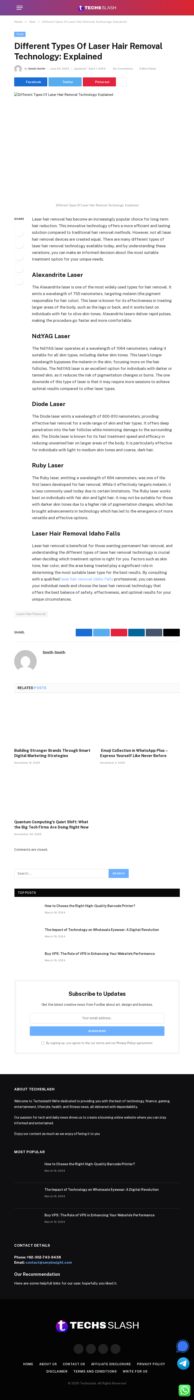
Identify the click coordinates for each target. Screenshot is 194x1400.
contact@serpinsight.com (49, 1262)
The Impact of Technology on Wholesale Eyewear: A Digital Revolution (102, 930)
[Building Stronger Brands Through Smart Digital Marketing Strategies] (54, 722)
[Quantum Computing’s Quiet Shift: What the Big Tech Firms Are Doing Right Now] (54, 793)
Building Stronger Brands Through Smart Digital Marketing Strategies (52, 753)
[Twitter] (19, 243)
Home (28, 1364)
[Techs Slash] (96, 7)
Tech (20, 34)
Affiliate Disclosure (111, 1364)
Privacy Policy (126, 1043)
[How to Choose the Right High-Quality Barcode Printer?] (27, 912)
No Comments (123, 68)
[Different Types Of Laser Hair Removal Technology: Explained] (97, 146)
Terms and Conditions (95, 1371)
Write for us (135, 1371)
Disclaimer (56, 1371)
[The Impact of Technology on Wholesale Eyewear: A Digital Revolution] (27, 936)
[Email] (19, 279)
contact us (74, 1364)
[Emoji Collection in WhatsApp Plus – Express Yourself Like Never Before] (140, 722)
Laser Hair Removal (31, 614)
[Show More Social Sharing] (122, 81)
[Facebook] (19, 231)
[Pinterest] (19, 267)
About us (48, 1364)
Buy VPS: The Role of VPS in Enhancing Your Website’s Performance (100, 954)
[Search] (175, 7)
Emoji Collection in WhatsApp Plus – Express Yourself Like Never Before (134, 753)
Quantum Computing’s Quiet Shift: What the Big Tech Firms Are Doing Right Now (51, 824)
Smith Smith (36, 68)
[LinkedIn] (19, 255)
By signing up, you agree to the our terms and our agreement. (99, 1043)
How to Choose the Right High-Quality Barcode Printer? (90, 906)
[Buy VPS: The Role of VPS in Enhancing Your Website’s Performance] (27, 960)
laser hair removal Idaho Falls (87, 579)
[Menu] (20, 7)
